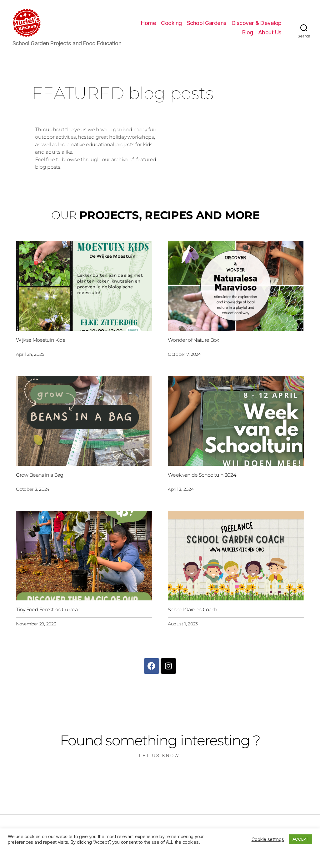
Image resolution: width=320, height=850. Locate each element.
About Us (270, 32)
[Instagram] (168, 666)
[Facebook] (151, 666)
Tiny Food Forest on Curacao (48, 610)
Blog (247, 32)
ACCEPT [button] (300, 839)
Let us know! (160, 755)
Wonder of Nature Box (193, 340)
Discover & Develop (257, 23)
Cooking (171, 23)
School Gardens (207, 23)
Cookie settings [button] (268, 839)
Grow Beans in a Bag (39, 475)
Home (148, 23)
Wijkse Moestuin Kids (40, 340)
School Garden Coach (192, 610)
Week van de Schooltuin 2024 (202, 475)
